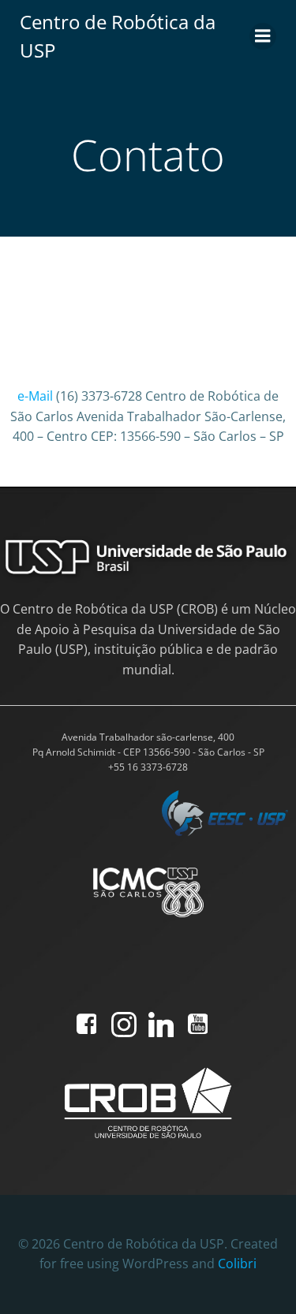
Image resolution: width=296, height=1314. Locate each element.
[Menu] (262, 36)
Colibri (237, 1263)
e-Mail (35, 396)
